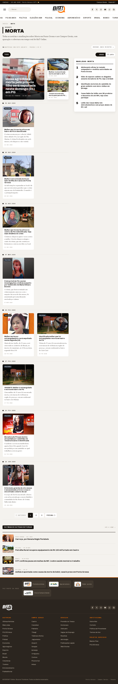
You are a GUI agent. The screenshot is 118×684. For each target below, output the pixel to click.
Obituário (64, 628)
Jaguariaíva (36, 639)
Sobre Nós (93, 621)
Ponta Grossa (8, 628)
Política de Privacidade (98, 628)
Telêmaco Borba (37, 636)
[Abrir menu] (5, 9)
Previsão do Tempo (68, 621)
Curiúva (34, 657)
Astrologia (64, 639)
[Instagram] (101, 9)
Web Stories (65, 646)
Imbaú (34, 664)
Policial (49, 17)
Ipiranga (35, 650)
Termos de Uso (95, 632)
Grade (101, 55)
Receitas (64, 636)
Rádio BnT (112, 2)
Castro (34, 621)
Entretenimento (8, 668)
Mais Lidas (6, 625)
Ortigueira (35, 654)
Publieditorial (7, 671)
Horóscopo (64, 625)
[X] (96, 9)
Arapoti (34, 643)
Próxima (50, 515)
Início (5, 24)
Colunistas (6, 661)
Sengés (34, 646)
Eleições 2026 (36, 17)
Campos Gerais (102, 2)
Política (23, 17)
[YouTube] (105, 9)
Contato (93, 625)
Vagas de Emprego (67, 632)
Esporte (87, 17)
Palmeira (35, 628)
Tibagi (34, 632)
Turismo (5, 664)
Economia (60, 17)
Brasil (97, 17)
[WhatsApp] (109, 9)
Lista (112, 55)
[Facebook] (92, 9)
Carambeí (35, 625)
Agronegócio (74, 17)
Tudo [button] (6, 54)
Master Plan (94, 641)
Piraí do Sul (36, 661)
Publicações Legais (68, 643)
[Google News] (113, 9)
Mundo (106, 17)
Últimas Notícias (8, 621)
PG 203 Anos (11, 17)
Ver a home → (110, 527)
